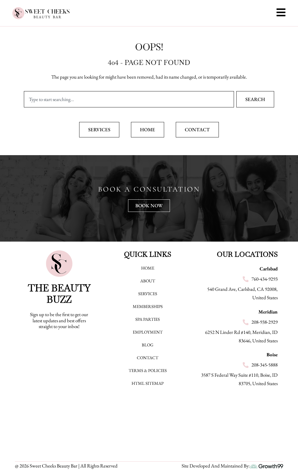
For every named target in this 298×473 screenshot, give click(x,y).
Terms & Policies (148, 370)
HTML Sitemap (148, 383)
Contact (147, 357)
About (147, 281)
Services (147, 293)
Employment (148, 332)
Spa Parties (147, 319)
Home (147, 268)
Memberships (148, 306)
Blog (147, 345)
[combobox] (129, 99)
